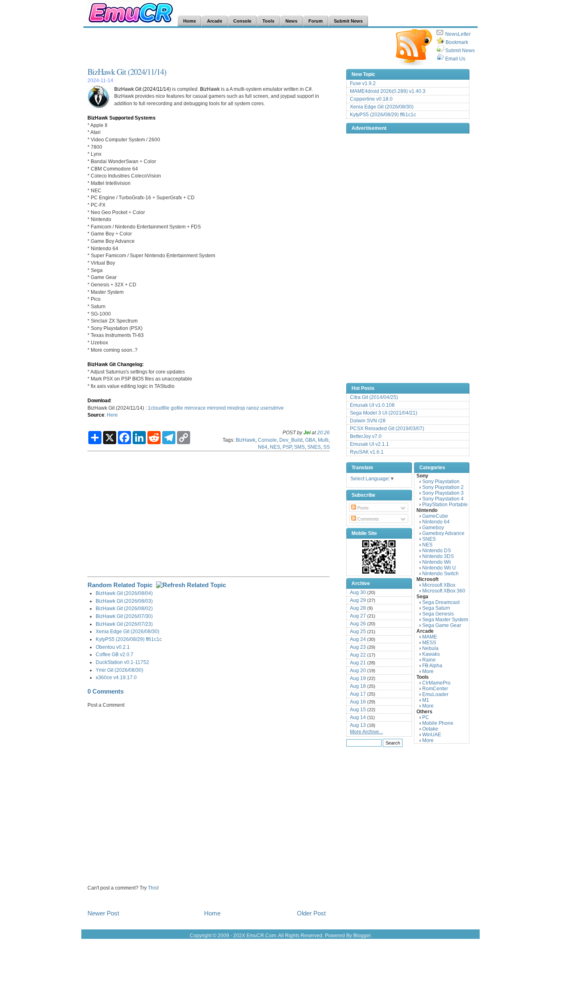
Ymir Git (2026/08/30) (119, 670)
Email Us (455, 59)
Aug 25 (358, 631)
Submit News (460, 50)
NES (275, 447)
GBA (310, 440)
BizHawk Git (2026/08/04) (124, 593)
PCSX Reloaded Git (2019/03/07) (387, 428)
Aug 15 (358, 709)
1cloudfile (159, 407)
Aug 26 (358, 624)
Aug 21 (358, 663)
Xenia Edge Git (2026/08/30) (127, 631)
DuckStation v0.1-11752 (122, 662)
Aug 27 (358, 616)
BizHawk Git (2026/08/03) (124, 601)
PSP (287, 447)
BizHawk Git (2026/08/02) (124, 608)
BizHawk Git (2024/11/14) (126, 71)
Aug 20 (358, 670)
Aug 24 (358, 639)
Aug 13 (358, 725)
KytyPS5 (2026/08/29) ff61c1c (129, 639)
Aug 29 (358, 600)
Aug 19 (358, 678)
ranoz (252, 407)
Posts (362, 507)
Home (212, 913)
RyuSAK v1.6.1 (367, 452)
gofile (177, 407)
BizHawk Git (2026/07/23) (124, 624)
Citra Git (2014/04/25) (374, 397)
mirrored (216, 407)
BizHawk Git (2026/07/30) (124, 616)
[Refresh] (191, 584)
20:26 (323, 432)
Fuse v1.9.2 (363, 83)
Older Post (311, 913)
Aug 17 (358, 694)
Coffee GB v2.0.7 (114, 654)
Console (267, 440)
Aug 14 (358, 717)
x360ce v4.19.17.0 (116, 677)
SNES (314, 447)
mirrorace (195, 407)
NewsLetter (458, 34)
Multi (323, 440)
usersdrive (272, 407)
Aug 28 (358, 608)
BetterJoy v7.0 (366, 436)
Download (98, 400)
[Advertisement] (236, 47)
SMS (299, 447)
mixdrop (236, 407)
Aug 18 (358, 686)
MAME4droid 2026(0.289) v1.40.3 (387, 91)
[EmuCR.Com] (379, 557)
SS (326, 447)
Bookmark (457, 42)
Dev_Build (291, 440)
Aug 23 (358, 647)
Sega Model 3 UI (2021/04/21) (383, 413)
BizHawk (210, 89)
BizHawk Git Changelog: (115, 364)
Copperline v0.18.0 (371, 99)
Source (95, 414)
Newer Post (103, 913)
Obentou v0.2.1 (113, 647)
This (152, 887)
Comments (367, 518)
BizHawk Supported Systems (121, 117)
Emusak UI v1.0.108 (372, 405)
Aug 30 (358, 592)
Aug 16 (358, 702)
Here (112, 414)
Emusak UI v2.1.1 (369, 444)
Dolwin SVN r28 (368, 421)
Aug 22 (358, 655)
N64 (262, 447)
